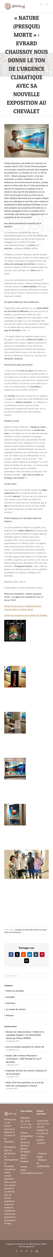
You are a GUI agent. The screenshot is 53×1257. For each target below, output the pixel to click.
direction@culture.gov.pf (31, 1173)
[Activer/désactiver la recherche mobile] (41, 4)
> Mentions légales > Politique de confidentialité (43, 1160)
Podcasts (10, 1015)
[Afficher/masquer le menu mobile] (47, 4)
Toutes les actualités (15, 990)
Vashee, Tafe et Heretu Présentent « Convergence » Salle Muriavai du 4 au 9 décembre (23, 1058)
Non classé (42, 930)
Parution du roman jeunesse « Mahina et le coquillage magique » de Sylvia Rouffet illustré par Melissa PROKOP (25, 1035)
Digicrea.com (29, 1246)
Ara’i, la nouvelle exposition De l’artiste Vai (25, 1046)
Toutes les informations (12, 932)
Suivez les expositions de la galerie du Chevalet (25, 615)
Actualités (18, 930)
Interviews (10, 1003)
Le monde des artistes (30, 930)
